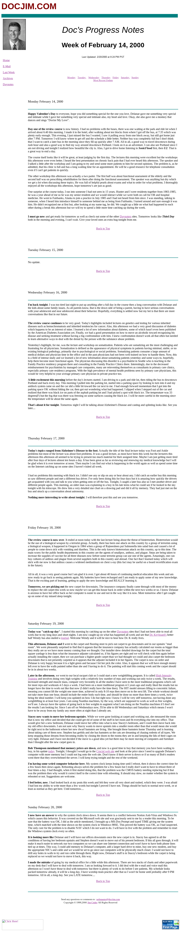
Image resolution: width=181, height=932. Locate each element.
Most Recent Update (103, 80)
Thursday (105, 77)
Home (6, 60)
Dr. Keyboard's (158, 634)
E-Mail (7, 66)
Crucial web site (105, 751)
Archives (8, 78)
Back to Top (103, 228)
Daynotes (8, 84)
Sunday (135, 77)
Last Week (9, 72)
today (51, 751)
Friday (116, 77)
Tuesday (82, 77)
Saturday (125, 77)
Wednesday (93, 77)
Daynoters (125, 216)
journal (65, 637)
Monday (71, 77)
